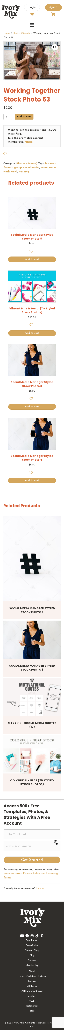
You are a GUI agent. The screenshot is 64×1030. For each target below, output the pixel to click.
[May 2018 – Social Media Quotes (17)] (32, 697)
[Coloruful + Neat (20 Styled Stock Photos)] (32, 754)
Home (6, 33)
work (14, 171)
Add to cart (24, 116)
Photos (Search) (22, 33)
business (50, 163)
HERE (29, 142)
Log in (40, 888)
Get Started (32, 860)
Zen (32, 1026)
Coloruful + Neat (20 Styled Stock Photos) (32, 782)
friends (8, 167)
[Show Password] (56, 844)
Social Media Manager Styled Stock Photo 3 (32, 667)
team (44, 167)
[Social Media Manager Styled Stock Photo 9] (32, 559)
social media (31, 167)
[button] (55, 47)
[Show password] (56, 841)
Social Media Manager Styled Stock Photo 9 (32, 610)
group (18, 167)
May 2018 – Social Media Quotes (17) (32, 725)
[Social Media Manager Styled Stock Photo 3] (32, 640)
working (24, 171)
